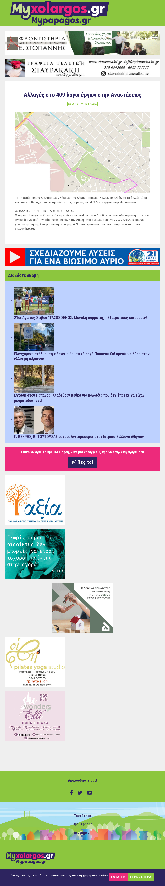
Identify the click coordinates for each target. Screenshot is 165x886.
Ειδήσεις (91, 104)
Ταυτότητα (82, 816)
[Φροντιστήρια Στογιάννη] (82, 43)
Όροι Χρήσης (82, 824)
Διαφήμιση (82, 832)
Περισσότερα (140, 877)
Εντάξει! (118, 877)
